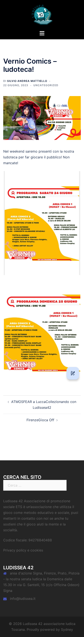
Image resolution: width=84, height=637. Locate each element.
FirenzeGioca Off (40, 420)
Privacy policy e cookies (23, 550)
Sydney (67, 629)
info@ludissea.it (23, 598)
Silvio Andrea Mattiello (27, 81)
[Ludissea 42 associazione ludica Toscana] (42, 14)
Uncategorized (45, 85)
